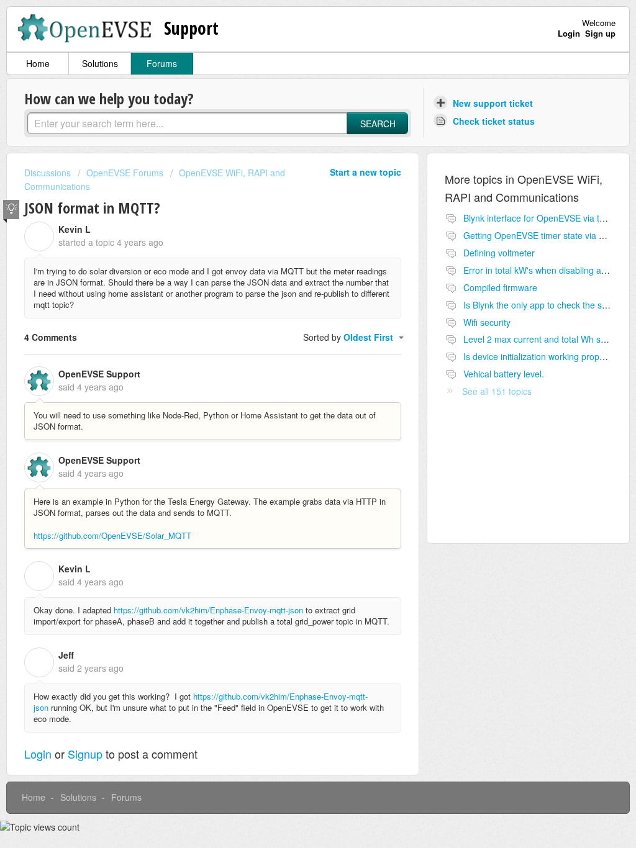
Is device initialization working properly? (541, 356)
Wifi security (487, 322)
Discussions (47, 172)
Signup (85, 754)
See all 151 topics (497, 391)
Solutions (100, 63)
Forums (162, 63)
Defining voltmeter (499, 252)
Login (38, 754)
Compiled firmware (500, 287)
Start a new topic (365, 172)
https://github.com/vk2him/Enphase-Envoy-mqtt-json (208, 610)
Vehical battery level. (503, 374)
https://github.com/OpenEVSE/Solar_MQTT (112, 535)
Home (38, 63)
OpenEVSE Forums (124, 172)
